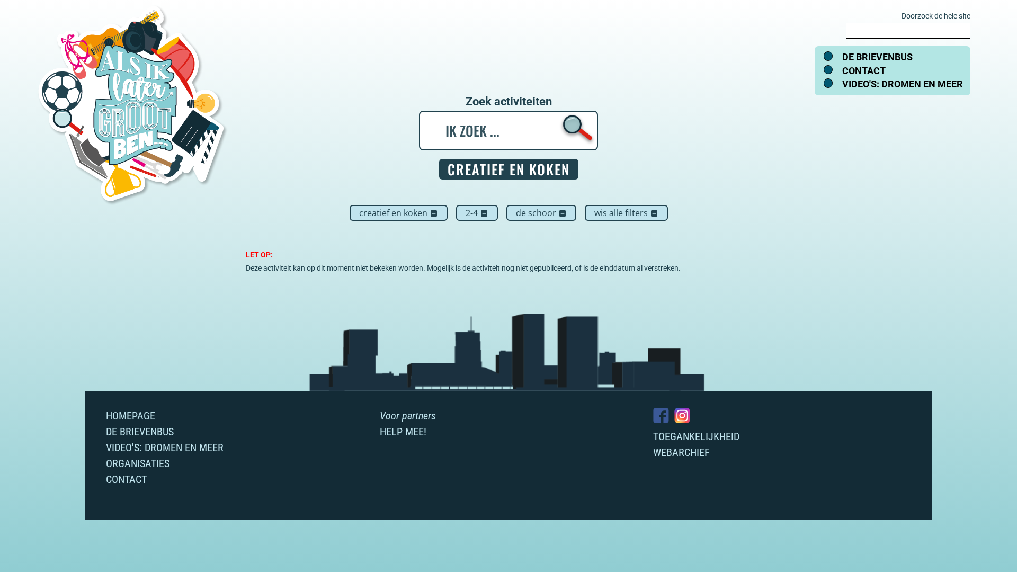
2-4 (477, 213)
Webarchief (681, 452)
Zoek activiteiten (509, 101)
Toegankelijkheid (696, 436)
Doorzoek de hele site (936, 16)
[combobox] (908, 31)
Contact (864, 70)
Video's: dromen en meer (902, 84)
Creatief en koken (398, 213)
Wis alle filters (626, 213)
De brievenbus (877, 56)
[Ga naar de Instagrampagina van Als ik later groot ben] (682, 415)
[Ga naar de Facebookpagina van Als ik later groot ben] (661, 415)
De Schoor (541, 213)
